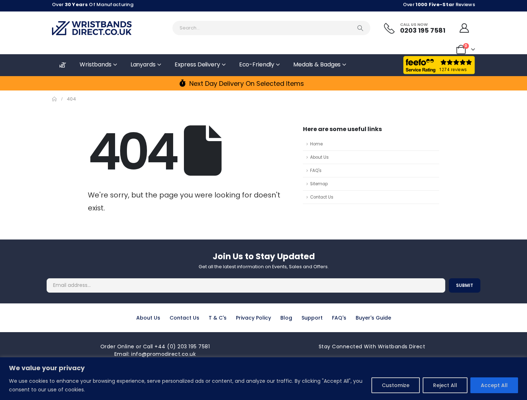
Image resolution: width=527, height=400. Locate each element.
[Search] (360, 28)
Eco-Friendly (257, 64)
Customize (395, 385)
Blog (286, 317)
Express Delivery (197, 64)
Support (312, 317)
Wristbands (95, 64)
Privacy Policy (253, 317)
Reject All (445, 385)
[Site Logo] (92, 28)
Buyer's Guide (373, 317)
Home (316, 144)
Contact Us (321, 197)
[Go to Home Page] (54, 99)
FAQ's (316, 170)
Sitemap (319, 184)
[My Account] (464, 28)
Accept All (494, 385)
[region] (263, 378)
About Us (319, 157)
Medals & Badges (317, 64)
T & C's (218, 317)
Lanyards (143, 64)
